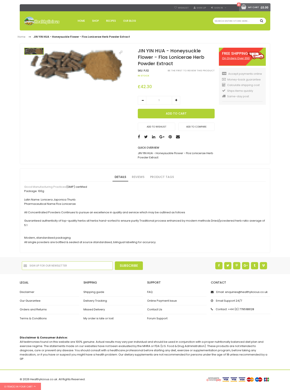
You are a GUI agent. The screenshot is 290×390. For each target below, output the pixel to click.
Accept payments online (245, 74)
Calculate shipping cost (243, 85)
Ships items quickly (240, 91)
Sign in (218, 7)
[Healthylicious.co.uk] (41, 21)
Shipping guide (93, 292)
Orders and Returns (33, 309)
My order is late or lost (98, 318)
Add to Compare (196, 126)
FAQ (150, 292)
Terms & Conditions (33, 318)
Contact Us (154, 309)
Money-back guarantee (244, 79)
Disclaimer (27, 292)
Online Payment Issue (162, 301)
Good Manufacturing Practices (45, 187)
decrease (142, 100)
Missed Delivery (94, 309)
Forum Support (157, 318)
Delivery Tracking (95, 301)
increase (176, 100)
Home (21, 37)
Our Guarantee (30, 301)
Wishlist (183, 7)
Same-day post (238, 96)
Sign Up (201, 7)
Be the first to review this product (191, 70)
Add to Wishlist (156, 126)
